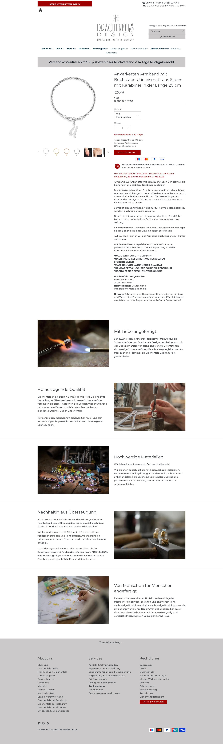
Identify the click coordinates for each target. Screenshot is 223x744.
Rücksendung (97, 686)
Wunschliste (180, 26)
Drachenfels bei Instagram (52, 704)
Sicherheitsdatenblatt (152, 696)
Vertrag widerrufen (153, 701)
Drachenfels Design (68, 729)
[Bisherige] (38, 152)
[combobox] (169, 31)
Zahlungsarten (148, 686)
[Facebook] (39, 723)
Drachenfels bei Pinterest (52, 707)
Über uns (43, 665)
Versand (144, 682)
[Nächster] (108, 152)
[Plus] (128, 128)
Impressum (146, 665)
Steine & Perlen (46, 689)
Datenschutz (147, 672)
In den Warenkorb (127, 152)
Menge (117, 123)
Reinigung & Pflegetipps (102, 682)
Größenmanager (98, 679)
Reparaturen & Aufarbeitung (104, 668)
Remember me (46, 679)
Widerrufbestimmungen (153, 675)
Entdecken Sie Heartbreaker (53, 711)
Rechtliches (146, 693)
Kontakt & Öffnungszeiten (103, 665)
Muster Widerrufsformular (154, 679)
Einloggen (153, 26)
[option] (45, 152)
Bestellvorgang (148, 689)
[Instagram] (43, 723)
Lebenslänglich (46, 675)
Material (118, 109)
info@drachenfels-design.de (130, 288)
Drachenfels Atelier (48, 668)
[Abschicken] (183, 31)
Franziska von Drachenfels (52, 672)
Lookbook (43, 682)
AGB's (143, 668)
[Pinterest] (48, 723)
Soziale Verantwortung (50, 696)
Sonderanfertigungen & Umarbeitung (110, 672)
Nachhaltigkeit (46, 693)
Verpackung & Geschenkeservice (107, 675)
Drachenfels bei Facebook (52, 700)
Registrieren (167, 26)
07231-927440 (171, 2)
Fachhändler (96, 689)
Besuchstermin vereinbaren (64, 4)
